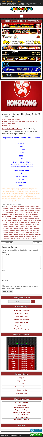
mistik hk (4, 234)
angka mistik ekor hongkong (15, 216)
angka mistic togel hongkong (10, 208)
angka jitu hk (9, 206)
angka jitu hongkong (20, 206)
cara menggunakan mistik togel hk (18, 228)
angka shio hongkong (10, 226)
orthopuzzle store (21, 381)
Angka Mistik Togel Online (10, 1)
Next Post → (37, 242)
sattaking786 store (21, 384)
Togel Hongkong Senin (8, 123)
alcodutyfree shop (21, 393)
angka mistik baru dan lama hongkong (28, 212)
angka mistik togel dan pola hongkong (28, 222)
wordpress (21, 378)
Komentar (5, 255)
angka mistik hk (29, 216)
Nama (4, 271)
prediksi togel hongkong (29, 238)
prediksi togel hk (17, 238)
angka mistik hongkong (19, 218)
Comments (7, 125)
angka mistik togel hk (8, 224)
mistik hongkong (13, 234)
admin (5, 119)
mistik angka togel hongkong (30, 232)
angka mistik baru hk (8, 214)
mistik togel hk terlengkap (25, 234)
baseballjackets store (21, 387)
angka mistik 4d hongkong (28, 210)
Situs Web (5, 281)
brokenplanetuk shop (22, 390)
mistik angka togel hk (14, 232)
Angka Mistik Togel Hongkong (12, 121)
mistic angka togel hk (22, 230)
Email (4, 276)
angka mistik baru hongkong (23, 214)
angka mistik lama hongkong (28, 220)
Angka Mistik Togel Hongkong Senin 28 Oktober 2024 (21, 115)
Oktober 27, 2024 (15, 119)
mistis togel (18, 236)
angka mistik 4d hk (14, 210)
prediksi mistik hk (27, 236)
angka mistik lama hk (12, 220)
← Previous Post (7, 242)
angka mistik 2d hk (25, 208)
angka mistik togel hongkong (23, 224)
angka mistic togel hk (32, 206)
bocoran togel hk (22, 226)
